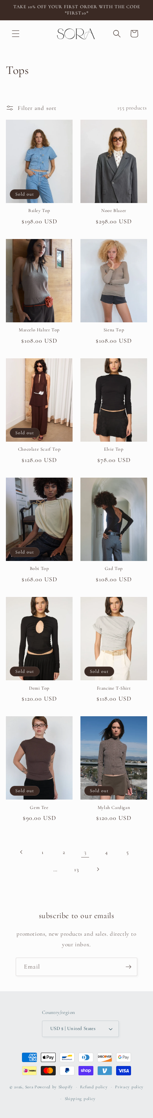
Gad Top (114, 568)
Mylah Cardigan (114, 807)
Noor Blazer (113, 210)
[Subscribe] (128, 967)
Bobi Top (39, 568)
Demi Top (39, 688)
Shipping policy (80, 1098)
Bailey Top (39, 210)
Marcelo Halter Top (39, 330)
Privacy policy (129, 1086)
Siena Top (114, 330)
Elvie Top (113, 449)
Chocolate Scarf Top (39, 449)
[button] (15, 33)
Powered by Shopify (54, 1086)
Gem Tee (39, 807)
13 (76, 869)
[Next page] (97, 869)
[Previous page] (21, 852)
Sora (29, 1086)
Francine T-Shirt (114, 688)
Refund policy (93, 1086)
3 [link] (85, 852)
